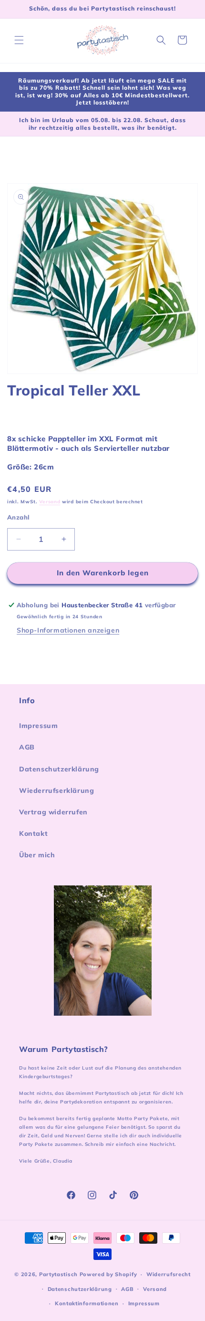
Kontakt (33, 833)
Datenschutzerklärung (59, 769)
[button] (19, 40)
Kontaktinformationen (87, 1303)
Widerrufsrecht (168, 1274)
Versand (49, 502)
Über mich (37, 855)
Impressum (38, 725)
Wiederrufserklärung (56, 790)
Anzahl (18, 517)
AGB (27, 747)
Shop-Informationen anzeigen (68, 630)
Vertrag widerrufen (53, 812)
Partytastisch (58, 1274)
